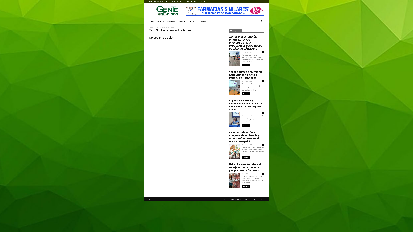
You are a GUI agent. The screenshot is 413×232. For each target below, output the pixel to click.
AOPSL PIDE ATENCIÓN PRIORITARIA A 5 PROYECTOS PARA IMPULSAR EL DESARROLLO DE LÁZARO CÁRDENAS (245, 42)
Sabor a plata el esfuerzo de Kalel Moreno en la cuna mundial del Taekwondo (245, 74)
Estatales (193, 1)
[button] (261, 21)
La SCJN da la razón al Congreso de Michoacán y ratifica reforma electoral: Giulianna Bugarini (244, 137)
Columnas (201, 1)
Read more (246, 65)
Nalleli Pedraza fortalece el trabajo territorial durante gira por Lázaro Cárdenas (245, 167)
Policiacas (180, 1)
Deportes (187, 1)
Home (151, 27)
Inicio (167, 1)
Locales (173, 1)
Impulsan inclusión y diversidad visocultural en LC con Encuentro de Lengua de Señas (246, 105)
